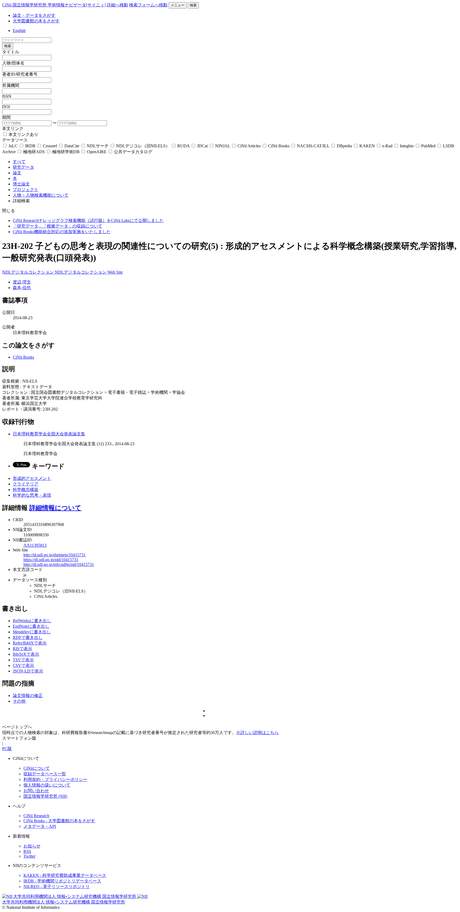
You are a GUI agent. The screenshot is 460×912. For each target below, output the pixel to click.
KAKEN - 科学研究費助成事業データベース (64, 875)
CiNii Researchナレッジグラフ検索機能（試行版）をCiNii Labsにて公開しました (88, 220)
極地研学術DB (66, 151)
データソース (15, 140)
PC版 (7, 748)
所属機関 (10, 85)
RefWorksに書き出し (32, 620)
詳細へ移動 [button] (117, 5)
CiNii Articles (249, 146)
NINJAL (222, 146)
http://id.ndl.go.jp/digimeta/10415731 (54, 555)
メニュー (177, 5)
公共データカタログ (132, 151)
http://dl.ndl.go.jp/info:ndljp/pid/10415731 (58, 564)
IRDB (30, 146)
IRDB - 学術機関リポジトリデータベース (62, 881)
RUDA (183, 146)
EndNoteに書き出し (31, 626)
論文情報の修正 (28, 695)
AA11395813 (35, 545)
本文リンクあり (22, 134)
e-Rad (387, 146)
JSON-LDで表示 (28, 671)
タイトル (10, 52)
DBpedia (344, 146)
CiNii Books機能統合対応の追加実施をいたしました (62, 231)
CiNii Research (36, 815)
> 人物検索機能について (45, 195)
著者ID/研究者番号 (20, 74)
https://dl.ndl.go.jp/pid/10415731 (50, 559)
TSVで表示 (23, 660)
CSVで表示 (23, 665)
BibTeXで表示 (26, 654)
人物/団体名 (13, 63)
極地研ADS (34, 151)
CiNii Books (278, 146)
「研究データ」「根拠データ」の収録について (57, 226)
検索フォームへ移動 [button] (148, 5)
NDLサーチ (98, 146)
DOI (6, 106)
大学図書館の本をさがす (36, 21)
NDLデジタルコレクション (28, 272)
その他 (19, 701)
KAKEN (367, 146)
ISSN (6, 96)
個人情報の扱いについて (46, 785)
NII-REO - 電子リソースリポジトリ (56, 886)
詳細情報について (55, 507)
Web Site (115, 272)
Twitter (29, 856)
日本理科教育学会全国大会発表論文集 (49, 434)
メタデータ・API (39, 826)
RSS (27, 851)
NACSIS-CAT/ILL (313, 146)
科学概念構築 (25, 489)
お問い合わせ (36, 790)
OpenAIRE (97, 151)
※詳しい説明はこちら (257, 732)
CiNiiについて (36, 768)
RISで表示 (22, 648)
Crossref (50, 146)
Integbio (407, 146)
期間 (6, 117)
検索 (193, 5)
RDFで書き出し (28, 637)
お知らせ (31, 846)
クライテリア (25, 484)
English (19, 30)
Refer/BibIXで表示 (30, 643)
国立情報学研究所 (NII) (45, 796)
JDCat (202, 146)
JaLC (13, 146)
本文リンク (12, 128)
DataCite (71, 146)
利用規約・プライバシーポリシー (55, 779)
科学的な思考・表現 (32, 495)
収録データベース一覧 (44, 774)
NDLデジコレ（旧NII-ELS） (143, 146)
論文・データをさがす (34, 15)
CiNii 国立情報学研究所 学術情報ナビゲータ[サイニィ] (54, 5)
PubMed (428, 146)
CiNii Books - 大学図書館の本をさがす (59, 820)
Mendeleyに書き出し (32, 632)
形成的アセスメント (32, 478)
